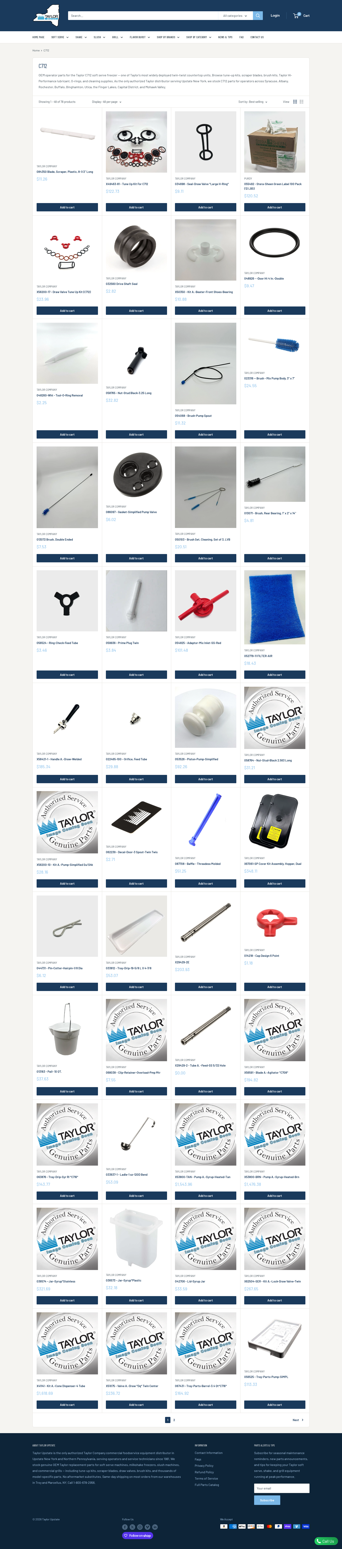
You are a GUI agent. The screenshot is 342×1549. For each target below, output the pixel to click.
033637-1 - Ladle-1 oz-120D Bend (126, 1174)
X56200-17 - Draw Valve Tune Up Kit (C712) (64, 292)
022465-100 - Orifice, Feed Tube (126, 759)
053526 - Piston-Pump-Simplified (196, 759)
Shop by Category (196, 37)
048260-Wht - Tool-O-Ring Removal (60, 395)
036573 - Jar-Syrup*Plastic (123, 1280)
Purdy (248, 178)
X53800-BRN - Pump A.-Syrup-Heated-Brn (271, 1177)
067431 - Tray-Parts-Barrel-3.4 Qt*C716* (201, 1386)
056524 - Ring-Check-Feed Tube (57, 643)
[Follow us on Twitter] (132, 1527)
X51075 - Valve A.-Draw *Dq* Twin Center (132, 1386)
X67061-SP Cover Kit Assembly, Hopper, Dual (272, 863)
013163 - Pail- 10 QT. (49, 1071)
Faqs (198, 1459)
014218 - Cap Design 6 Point (261, 955)
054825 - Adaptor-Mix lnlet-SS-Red (198, 643)
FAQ (241, 37)
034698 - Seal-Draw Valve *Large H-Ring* (202, 184)
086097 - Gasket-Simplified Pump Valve (131, 512)
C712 (46, 50)
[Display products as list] (301, 101)
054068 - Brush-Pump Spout (193, 415)
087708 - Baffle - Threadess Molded (197, 863)
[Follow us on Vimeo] (147, 1527)
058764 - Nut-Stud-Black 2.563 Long (268, 760)
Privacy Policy (204, 1465)
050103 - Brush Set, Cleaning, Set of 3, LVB (202, 539)
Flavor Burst (138, 37)
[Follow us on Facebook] (125, 1527)
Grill (115, 37)
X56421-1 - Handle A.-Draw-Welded (59, 759)
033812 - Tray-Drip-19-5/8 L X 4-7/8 (128, 968)
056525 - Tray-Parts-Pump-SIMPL (266, 1377)
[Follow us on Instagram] (140, 1527)
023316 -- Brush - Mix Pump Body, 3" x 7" (269, 378)
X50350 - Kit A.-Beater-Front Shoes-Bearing (204, 292)
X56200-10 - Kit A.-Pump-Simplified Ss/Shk (65, 864)
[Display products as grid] (295, 101)
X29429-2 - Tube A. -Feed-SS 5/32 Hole (200, 1065)
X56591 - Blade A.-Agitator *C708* (266, 1072)
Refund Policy (204, 1472)
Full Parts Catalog (207, 1485)
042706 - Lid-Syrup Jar (190, 1281)
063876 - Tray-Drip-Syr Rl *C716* (57, 1177)
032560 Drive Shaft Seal (122, 284)
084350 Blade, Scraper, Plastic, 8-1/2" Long (65, 171)
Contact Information (209, 1452)
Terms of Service (206, 1478)
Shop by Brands (166, 37)
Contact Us (257, 37)
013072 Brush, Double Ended (55, 539)
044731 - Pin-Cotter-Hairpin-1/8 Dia (60, 968)
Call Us (328, 1541)
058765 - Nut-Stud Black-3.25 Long (128, 393)
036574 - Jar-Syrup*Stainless (56, 1281)
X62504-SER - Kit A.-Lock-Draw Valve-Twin (272, 1281)
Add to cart (67, 207)
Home (36, 50)
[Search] (258, 15)
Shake (79, 37)
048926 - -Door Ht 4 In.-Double (264, 278)
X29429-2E (182, 962)
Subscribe (267, 1500)
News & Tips (225, 37)
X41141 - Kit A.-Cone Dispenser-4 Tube (61, 1386)
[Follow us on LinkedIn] (155, 1527)
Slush (97, 37)
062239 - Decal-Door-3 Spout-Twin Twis (132, 852)
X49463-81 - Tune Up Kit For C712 (127, 184)
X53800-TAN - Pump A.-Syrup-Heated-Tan (202, 1177)
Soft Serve (57, 37)
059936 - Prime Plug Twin (122, 643)
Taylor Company (47, 166)
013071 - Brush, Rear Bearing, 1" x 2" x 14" (270, 513)
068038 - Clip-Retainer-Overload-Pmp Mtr (133, 1072)
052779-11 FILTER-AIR (258, 656)
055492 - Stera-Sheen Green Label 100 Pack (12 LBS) (273, 186)
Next (296, 1420)
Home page (38, 37)
